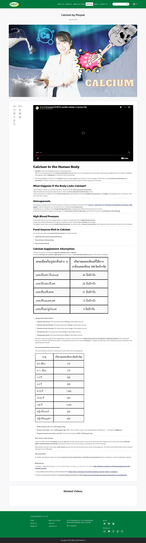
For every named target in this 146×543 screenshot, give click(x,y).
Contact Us (103, 4)
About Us (61, 4)
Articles (89, 4)
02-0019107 (72, 526)
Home (32, 520)
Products (68, 4)
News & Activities (79, 4)
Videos (96, 4)
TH (136, 4)
